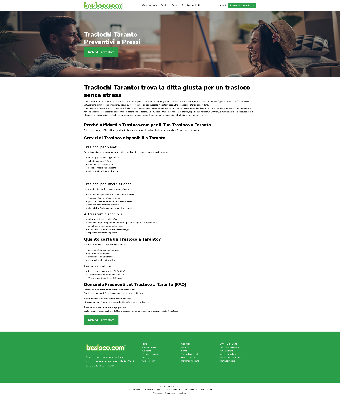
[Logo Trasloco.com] (104, 5)
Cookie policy (148, 360)
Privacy (145, 357)
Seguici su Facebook (229, 347)
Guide (175, 5)
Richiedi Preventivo (101, 52)
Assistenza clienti (191, 5)
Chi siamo (146, 350)
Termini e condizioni (151, 354)
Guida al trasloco (189, 357)
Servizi (164, 5)
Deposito (185, 347)
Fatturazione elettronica (231, 357)
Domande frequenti (190, 360)
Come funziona (149, 5)
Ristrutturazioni (227, 360)
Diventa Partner (227, 350)
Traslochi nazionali (189, 354)
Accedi (223, 5)
